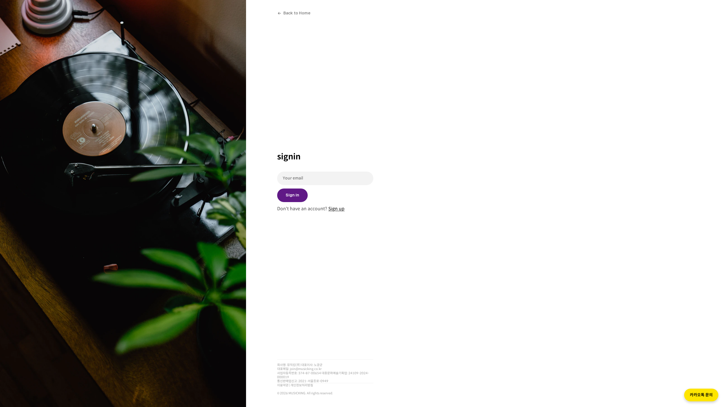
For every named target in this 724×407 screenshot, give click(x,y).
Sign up (336, 209)
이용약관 (282, 385)
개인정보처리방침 (301, 385)
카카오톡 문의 (701, 394)
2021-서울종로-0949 (313, 381)
